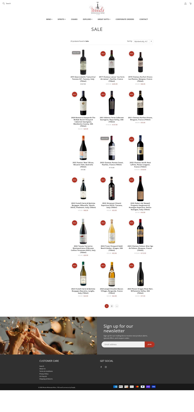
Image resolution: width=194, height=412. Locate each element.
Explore (87, 19)
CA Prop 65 (43, 376)
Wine (48, 19)
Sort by (129, 41)
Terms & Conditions (46, 371)
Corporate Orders (125, 19)
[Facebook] (101, 367)
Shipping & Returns (46, 379)
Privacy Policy (43, 374)
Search (41, 366)
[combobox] (143, 41)
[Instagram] (106, 367)
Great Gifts (103, 19)
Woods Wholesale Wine (49, 387)
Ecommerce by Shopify (68, 387)
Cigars (74, 19)
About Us (42, 369)
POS (58, 387)
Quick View (83, 62)
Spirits (61, 19)
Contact (144, 19)
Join (150, 344)
